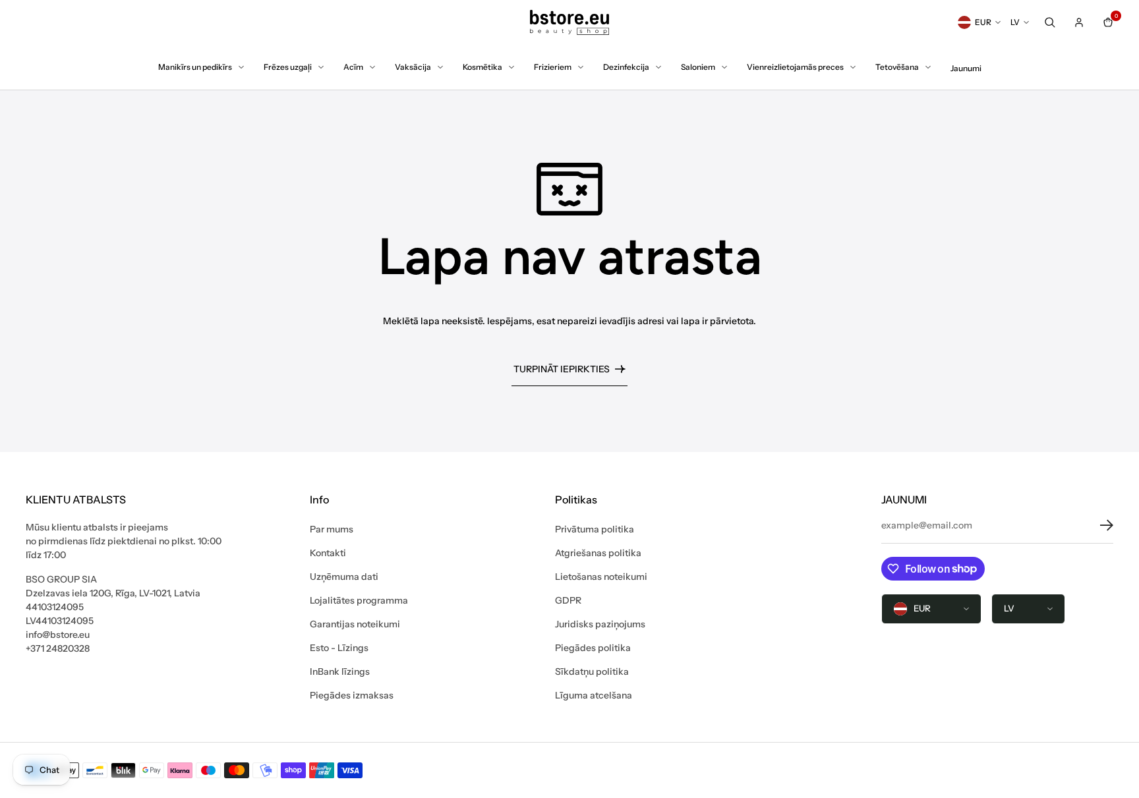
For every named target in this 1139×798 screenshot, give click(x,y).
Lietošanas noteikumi (601, 577)
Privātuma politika (594, 529)
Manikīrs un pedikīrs (195, 67)
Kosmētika (482, 67)
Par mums (331, 529)
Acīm (353, 67)
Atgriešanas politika (598, 553)
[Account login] (1079, 22)
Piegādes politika (593, 648)
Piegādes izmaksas (352, 695)
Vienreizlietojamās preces (795, 67)
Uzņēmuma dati (344, 577)
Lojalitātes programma (359, 600)
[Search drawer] (1050, 22)
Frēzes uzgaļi (288, 67)
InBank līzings (340, 671)
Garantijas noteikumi (355, 624)
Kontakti (328, 553)
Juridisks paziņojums (600, 624)
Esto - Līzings (339, 648)
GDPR (568, 600)
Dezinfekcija (626, 67)
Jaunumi (965, 68)
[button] (1096, 525)
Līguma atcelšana (593, 695)
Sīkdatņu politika (592, 671)
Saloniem (698, 67)
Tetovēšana (897, 67)
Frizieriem (552, 67)
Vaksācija (413, 67)
